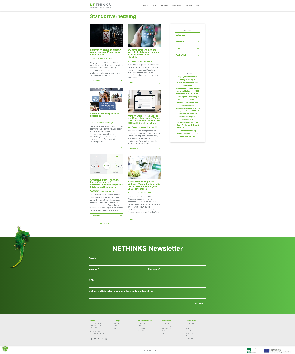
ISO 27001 (141, 331)
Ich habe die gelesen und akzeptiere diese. (121, 291)
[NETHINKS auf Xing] (99, 339)
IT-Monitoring (191, 97)
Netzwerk (193, 114)
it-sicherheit (189, 100)
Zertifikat (191, 136)
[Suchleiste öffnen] (203, 5)
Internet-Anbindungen (184, 91)
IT (186, 94)
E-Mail (92, 280)
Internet (197, 88)
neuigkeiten (191, 117)
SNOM (179, 128)
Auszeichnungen (167, 326)
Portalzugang (190, 338)
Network (145, 5)
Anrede (93, 258)
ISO (194, 91)
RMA (187, 328)
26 (100, 224)
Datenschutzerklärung (112, 291)
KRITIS (197, 108)
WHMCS (188, 333)
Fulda (189, 83)
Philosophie (165, 323)
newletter (185, 119)
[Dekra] (253, 351)
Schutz (187, 125)
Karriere (189, 5)
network (186, 114)
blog (179, 77)
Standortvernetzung (190, 128)
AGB (139, 326)
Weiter (108, 224)
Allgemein (180, 35)
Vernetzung (191, 131)
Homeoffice (187, 85)
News (163, 333)
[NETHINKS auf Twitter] (95, 339)
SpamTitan (189, 331)
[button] (5, 349)
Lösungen (179, 111)
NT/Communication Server (187, 122)
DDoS (188, 80)
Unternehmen (176, 5)
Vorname (94, 269)
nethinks (187, 111)
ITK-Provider (193, 102)
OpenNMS (181, 125)
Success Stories (166, 328)
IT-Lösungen (181, 97)
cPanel (188, 336)
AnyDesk (188, 326)
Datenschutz (142, 323)
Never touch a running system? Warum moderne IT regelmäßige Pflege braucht (106, 52)
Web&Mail (164, 5)
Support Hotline (190, 323)
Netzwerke (183, 117)
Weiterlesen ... (97, 81)
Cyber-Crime (187, 77)
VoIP (154, 5)
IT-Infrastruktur (193, 94)
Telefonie (183, 131)
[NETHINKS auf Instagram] (106, 339)
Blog (197, 5)
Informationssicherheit (184, 88)
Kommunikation (187, 105)
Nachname (154, 269)
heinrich (195, 83)
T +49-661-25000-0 (96, 331)
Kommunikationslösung (185, 108)
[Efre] (277, 351)
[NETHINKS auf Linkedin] (102, 339)
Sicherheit (195, 125)
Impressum (141, 328)
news (192, 119)
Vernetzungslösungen (185, 134)
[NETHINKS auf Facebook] (91, 339)
